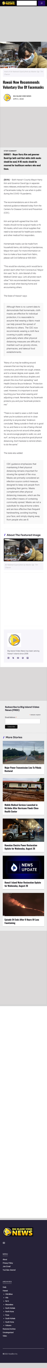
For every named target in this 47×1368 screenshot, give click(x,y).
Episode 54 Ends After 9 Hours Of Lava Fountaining (22, 921)
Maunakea (9, 1305)
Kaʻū (7, 1301)
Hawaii (5, 1291)
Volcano (8, 1325)
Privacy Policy (8, 1263)
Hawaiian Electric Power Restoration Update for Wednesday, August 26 (21, 847)
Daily (4, 1287)
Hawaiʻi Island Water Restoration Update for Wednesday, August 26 (23, 884)
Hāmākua (9, 1294)
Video (5, 1336)
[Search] (41, 3)
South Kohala (10, 1318)
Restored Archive (9, 1329)
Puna (7, 1315)
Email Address (11, 717)
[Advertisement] (23, 24)
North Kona (9, 1312)
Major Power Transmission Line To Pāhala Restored (23, 769)
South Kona (9, 1322)
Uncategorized (8, 1332)
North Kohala (10, 1308)
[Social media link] (8, 658)
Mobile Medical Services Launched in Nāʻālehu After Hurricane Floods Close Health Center (21, 808)
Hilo (6, 1298)
